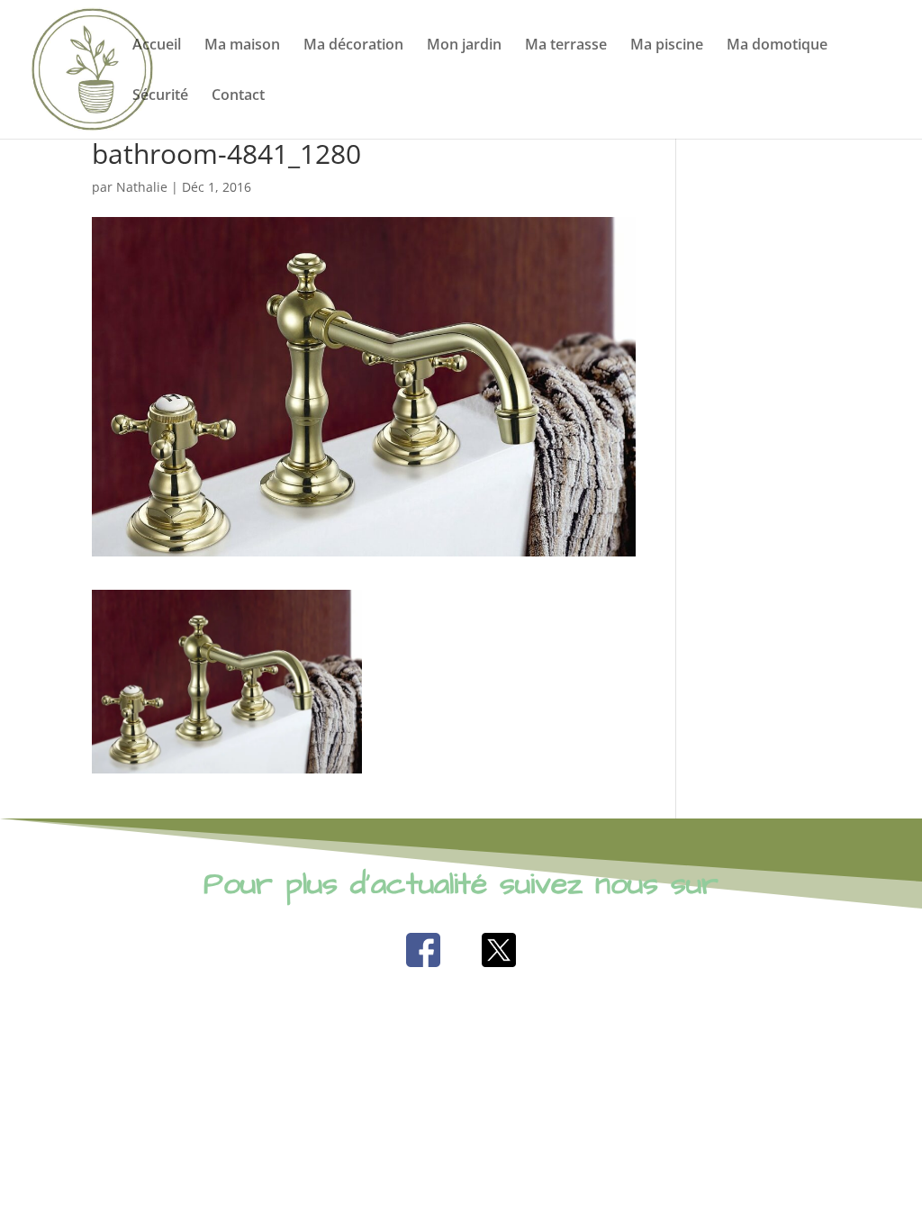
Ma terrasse (566, 46)
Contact (238, 96)
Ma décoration (353, 46)
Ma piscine (666, 46)
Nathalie (141, 186)
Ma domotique (777, 46)
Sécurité (160, 96)
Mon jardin (464, 46)
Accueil (156, 46)
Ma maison (242, 46)
